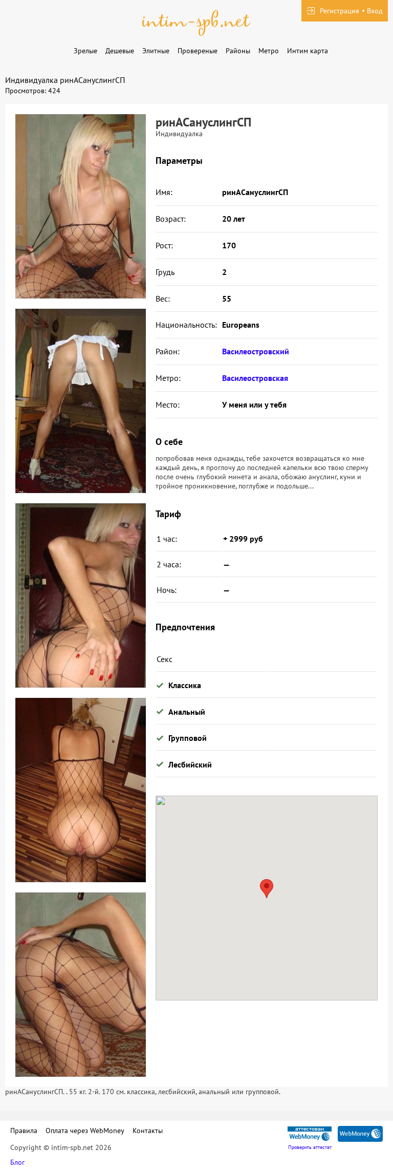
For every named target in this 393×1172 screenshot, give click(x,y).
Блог (17, 1162)
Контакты (148, 1130)
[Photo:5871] (80, 984)
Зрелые (85, 50)
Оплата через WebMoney (85, 1130)
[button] (266, 888)
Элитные (155, 50)
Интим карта (307, 50)
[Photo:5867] (80, 206)
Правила (23, 1130)
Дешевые (119, 50)
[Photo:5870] (80, 790)
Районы (238, 50)
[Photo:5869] (80, 595)
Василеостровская (255, 378)
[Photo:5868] (80, 401)
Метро (268, 50)
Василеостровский (255, 351)
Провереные (197, 50)
